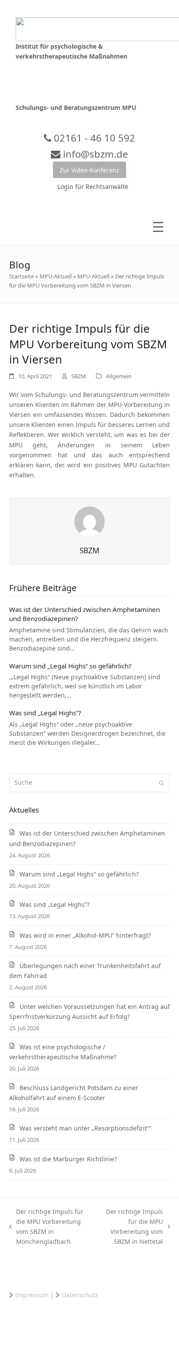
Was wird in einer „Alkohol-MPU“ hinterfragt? (85, 935)
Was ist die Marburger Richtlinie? (68, 1159)
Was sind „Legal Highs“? (45, 712)
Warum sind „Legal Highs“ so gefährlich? (70, 665)
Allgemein (119, 376)
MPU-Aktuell (56, 276)
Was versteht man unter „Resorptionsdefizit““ (85, 1128)
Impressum (32, 1295)
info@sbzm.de (94, 153)
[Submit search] (161, 782)
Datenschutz (80, 1295)
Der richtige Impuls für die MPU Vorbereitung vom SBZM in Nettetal (130, 1226)
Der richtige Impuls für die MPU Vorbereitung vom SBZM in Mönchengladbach (46, 1226)
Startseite (21, 276)
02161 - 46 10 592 (93, 137)
